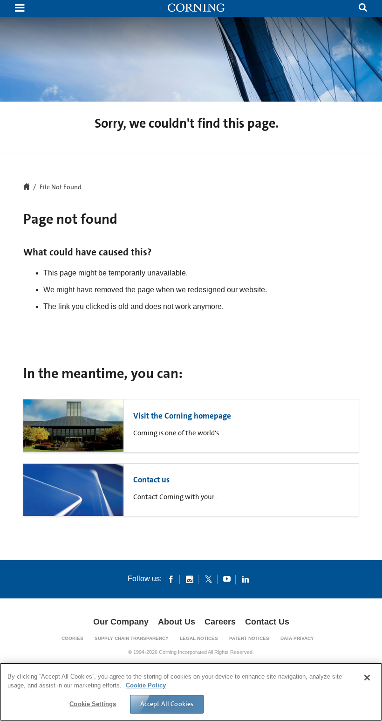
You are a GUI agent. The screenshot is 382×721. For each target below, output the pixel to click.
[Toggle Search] (363, 8)
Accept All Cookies (167, 704)
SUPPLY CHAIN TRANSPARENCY (132, 638)
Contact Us (267, 621)
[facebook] (171, 579)
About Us (176, 621)
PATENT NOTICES (249, 638)
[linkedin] (245, 579)
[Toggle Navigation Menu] (19, 8)
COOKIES (72, 638)
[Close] (367, 677)
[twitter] (208, 579)
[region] (191, 692)
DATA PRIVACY (297, 638)
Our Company (121, 621)
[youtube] (227, 579)
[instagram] (190, 579)
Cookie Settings (92, 703)
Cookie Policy (146, 685)
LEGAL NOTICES (199, 638)
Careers (220, 621)
